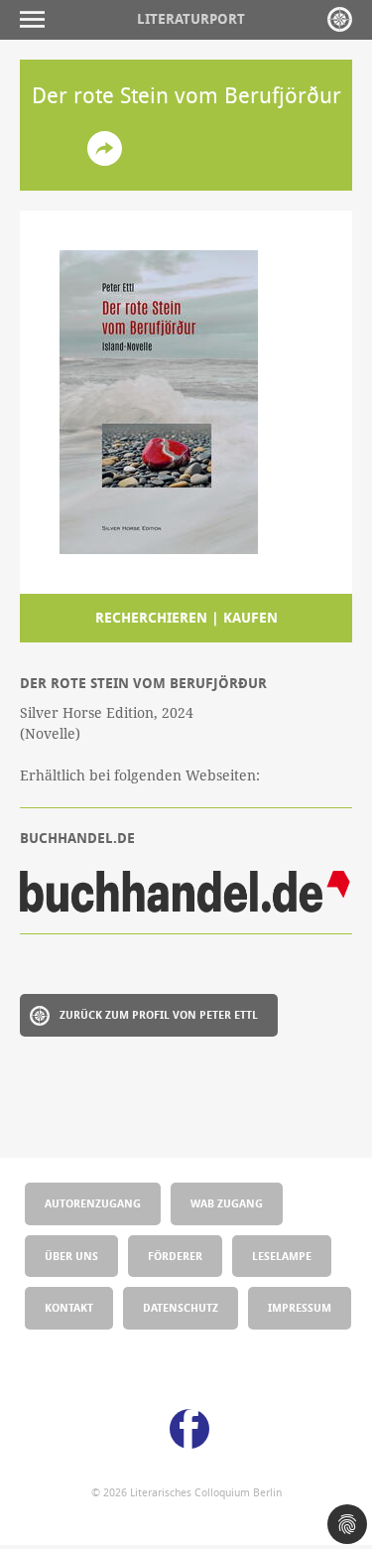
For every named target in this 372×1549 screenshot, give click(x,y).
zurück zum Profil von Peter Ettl (159, 1014)
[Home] (339, 19)
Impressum (299, 1307)
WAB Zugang (226, 1203)
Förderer (175, 1255)
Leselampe (281, 1255)
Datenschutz (180, 1307)
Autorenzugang (93, 1203)
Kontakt (69, 1307)
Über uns (71, 1255)
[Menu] (37, 19)
